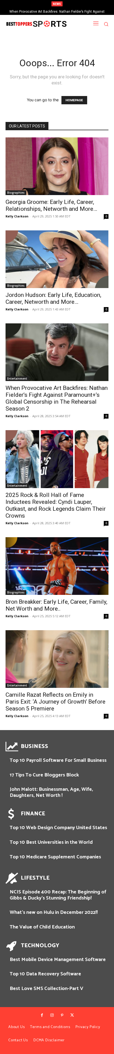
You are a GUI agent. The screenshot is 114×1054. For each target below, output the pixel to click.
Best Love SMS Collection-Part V (46, 988)
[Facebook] (42, 1015)
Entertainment (17, 378)
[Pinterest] (62, 1015)
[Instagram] (52, 1015)
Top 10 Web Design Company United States (58, 828)
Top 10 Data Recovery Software (45, 974)
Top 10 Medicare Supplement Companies (55, 857)
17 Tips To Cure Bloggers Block (44, 775)
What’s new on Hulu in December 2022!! (54, 912)
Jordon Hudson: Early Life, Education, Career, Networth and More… (53, 298)
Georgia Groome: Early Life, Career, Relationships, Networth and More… (51, 205)
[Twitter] (72, 1015)
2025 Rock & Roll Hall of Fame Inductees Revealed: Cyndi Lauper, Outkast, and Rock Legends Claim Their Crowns (56, 505)
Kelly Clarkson (17, 216)
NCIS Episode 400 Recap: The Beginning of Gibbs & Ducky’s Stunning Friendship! (58, 895)
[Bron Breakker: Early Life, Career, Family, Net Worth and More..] (57, 566)
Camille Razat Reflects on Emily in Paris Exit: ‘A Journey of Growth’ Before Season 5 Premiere (55, 701)
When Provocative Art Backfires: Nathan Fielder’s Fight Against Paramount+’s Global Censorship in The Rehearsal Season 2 (57, 398)
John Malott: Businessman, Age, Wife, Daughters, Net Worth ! (51, 792)
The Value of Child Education (42, 927)
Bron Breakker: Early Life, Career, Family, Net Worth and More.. (56, 605)
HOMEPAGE (74, 100)
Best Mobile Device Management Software (58, 959)
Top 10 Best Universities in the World (51, 842)
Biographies (16, 193)
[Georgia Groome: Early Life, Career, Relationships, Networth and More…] (57, 166)
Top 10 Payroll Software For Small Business (58, 760)
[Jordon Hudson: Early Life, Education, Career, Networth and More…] (57, 259)
